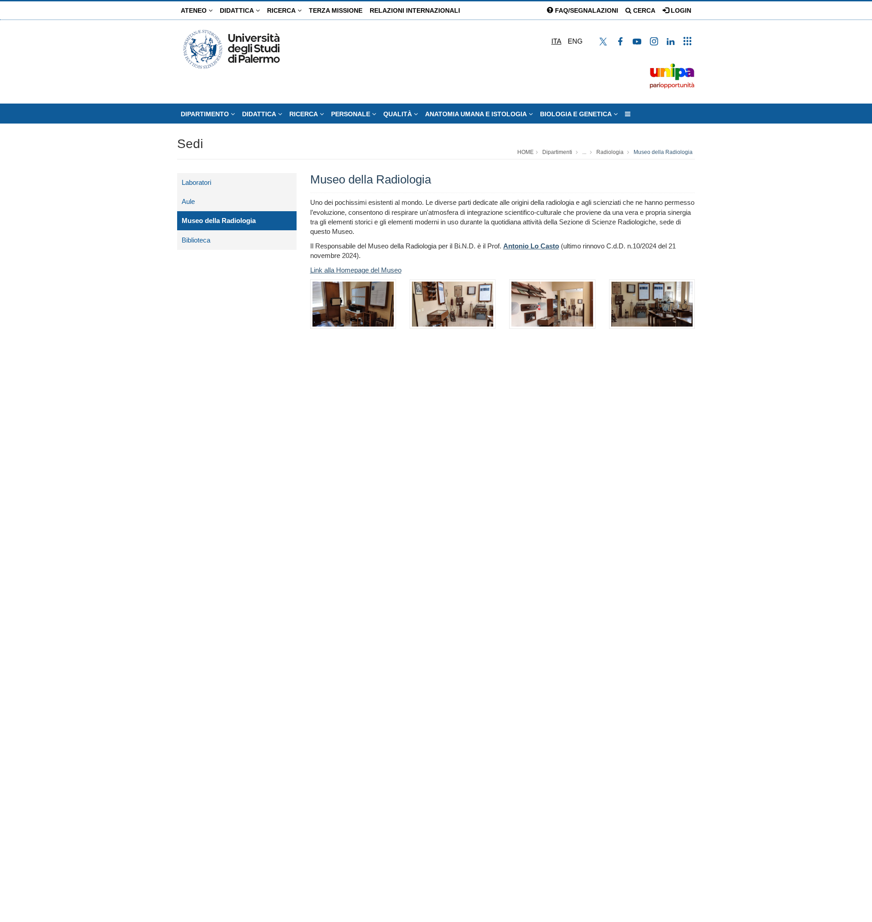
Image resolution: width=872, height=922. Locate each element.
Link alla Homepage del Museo (355, 270)
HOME (525, 152)
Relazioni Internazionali (415, 10)
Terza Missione (335, 10)
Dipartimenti (557, 152)
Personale (351, 114)
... (584, 152)
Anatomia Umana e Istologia (477, 114)
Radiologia (610, 152)
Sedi (190, 144)
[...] (627, 114)
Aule (188, 201)
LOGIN (680, 10)
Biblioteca (196, 240)
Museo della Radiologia (663, 152)
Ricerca (282, 10)
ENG (575, 41)
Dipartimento (206, 114)
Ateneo (194, 10)
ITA (556, 41)
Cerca (643, 10)
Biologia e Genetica (577, 114)
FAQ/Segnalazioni (585, 10)
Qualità (398, 114)
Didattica (238, 10)
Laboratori (196, 182)
